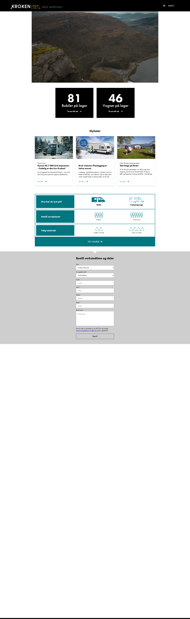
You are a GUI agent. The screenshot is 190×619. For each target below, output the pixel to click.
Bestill (95, 336)
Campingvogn (136, 204)
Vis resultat (93, 241)
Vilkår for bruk (95, 331)
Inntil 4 (99, 220)
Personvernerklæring (82, 331)
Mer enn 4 (136, 220)
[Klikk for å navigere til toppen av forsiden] (24, 6)
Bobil (99, 204)
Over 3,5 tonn (137, 232)
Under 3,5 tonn (99, 232)
